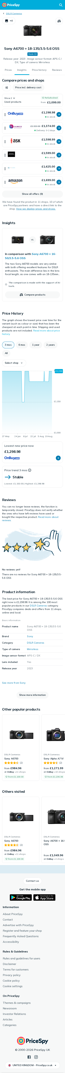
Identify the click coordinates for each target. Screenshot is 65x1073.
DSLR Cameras (14, 13)
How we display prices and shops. (36, 208)
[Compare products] (59, 21)
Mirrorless (32, 649)
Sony (30, 636)
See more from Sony (14, 682)
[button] (8, 20)
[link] (32, 264)
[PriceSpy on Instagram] (36, 1056)
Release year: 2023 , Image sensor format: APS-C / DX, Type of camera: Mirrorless (32, 60)
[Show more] (5, 114)
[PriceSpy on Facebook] (29, 1056)
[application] (32, 404)
